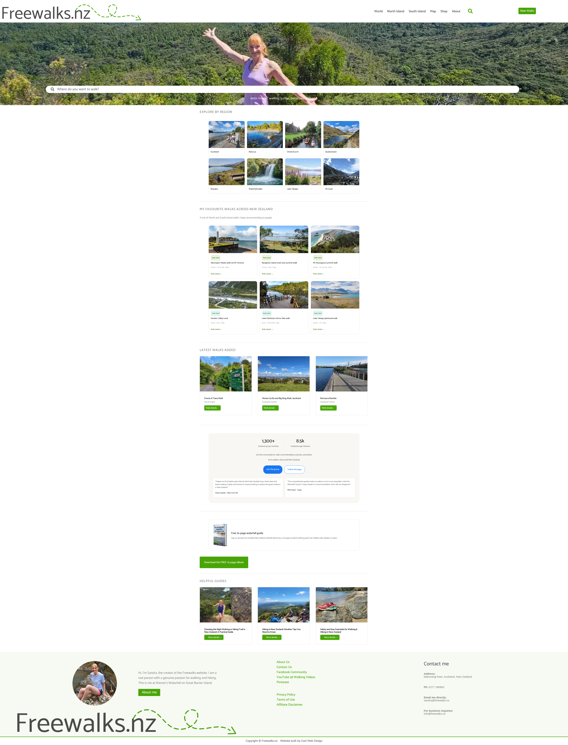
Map (433, 11)
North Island (395, 11)
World (378, 11)
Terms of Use (286, 699)
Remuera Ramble (328, 398)
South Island (417, 11)
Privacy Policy (286, 694)
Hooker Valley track (219, 318)
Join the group (273, 469)
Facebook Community (292, 672)
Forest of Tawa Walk (213, 398)
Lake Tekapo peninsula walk (325, 318)
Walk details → (216, 273)
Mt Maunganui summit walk (325, 263)
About (456, 11)
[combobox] (282, 89)
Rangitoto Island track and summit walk (279, 263)
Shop (443, 11)
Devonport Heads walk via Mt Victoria (227, 263)
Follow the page (294, 469)
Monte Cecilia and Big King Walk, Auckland (281, 398)
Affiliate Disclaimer (289, 704)
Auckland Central (269, 402)
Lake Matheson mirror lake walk (276, 318)
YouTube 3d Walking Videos (296, 677)
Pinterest (283, 682)
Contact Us (284, 667)
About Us (283, 662)
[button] (470, 11)
